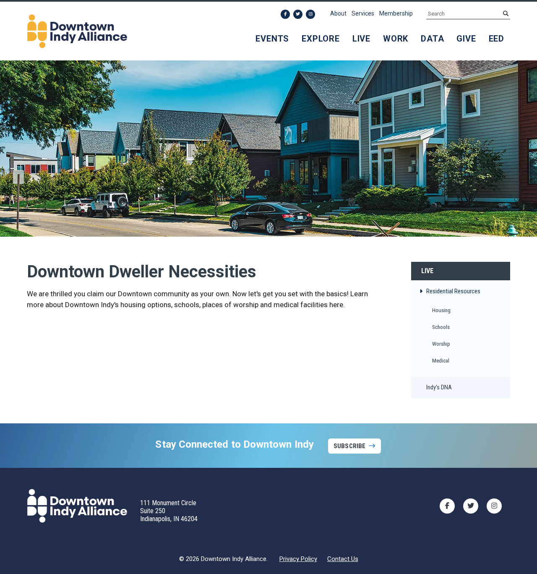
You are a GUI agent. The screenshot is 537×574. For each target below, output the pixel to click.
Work (395, 39)
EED (496, 39)
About (338, 13)
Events (272, 39)
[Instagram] (310, 14)
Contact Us (342, 559)
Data (432, 39)
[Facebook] (285, 14)
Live (361, 39)
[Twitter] (297, 14)
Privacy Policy (298, 559)
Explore (321, 39)
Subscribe (349, 446)
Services (363, 13)
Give (466, 39)
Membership (396, 13)
